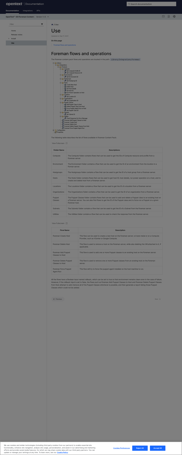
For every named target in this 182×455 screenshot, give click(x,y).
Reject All (139, 448)
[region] (91, 448)
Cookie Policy (62, 452)
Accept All (158, 448)
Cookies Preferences (121, 448)
